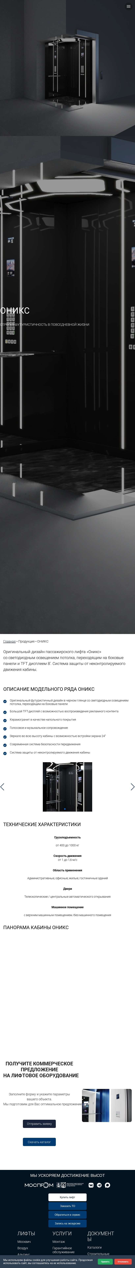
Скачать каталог (39, 1142)
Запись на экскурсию (67, 1223)
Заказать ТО (67, 1206)
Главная (9, 641)
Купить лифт (67, 1197)
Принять (105, 1261)
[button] (2, 787)
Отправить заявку (39, 1123)
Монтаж (59, 1242)
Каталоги (94, 1247)
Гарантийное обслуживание (63, 1250)
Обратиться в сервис (67, 1214)
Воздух (22, 1248)
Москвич (24, 1242)
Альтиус (23, 1254)
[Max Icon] (106, 1185)
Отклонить (123, 1261)
